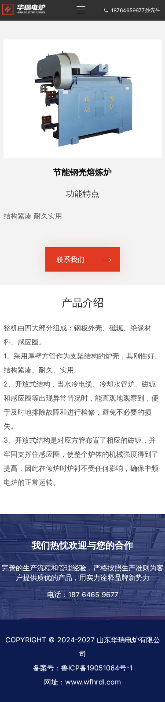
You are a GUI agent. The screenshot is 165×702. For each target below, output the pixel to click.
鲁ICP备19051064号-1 (96, 667)
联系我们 (70, 259)
